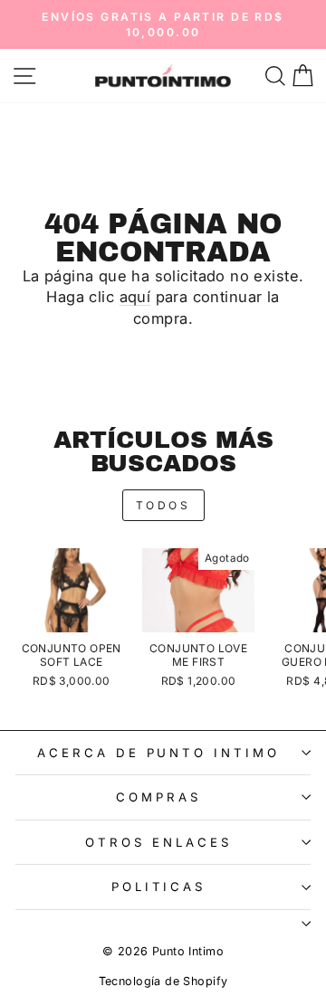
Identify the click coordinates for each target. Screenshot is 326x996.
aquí (135, 297)
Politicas (158, 886)
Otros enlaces (158, 842)
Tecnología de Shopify (163, 981)
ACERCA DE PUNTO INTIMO (158, 752)
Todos (163, 505)
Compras (158, 797)
